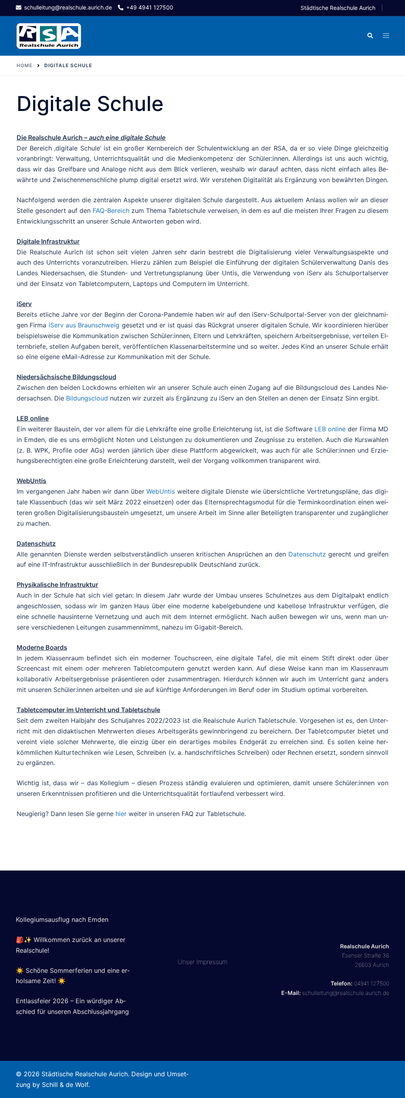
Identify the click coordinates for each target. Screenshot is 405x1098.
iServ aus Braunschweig (84, 325)
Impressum (212, 962)
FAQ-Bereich (111, 210)
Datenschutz (307, 554)
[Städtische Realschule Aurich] (49, 35)
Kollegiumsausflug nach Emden (62, 919)
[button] (370, 36)
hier (121, 814)
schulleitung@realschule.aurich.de (345, 992)
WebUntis (160, 491)
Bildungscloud (87, 398)
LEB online (330, 429)
